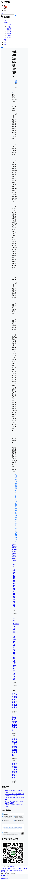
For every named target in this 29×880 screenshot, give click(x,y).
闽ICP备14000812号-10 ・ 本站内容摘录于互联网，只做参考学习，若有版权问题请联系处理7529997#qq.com (14, 870)
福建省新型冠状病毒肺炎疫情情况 (14, 588)
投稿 (2, 47)
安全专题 (11, 866)
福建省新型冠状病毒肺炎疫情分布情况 (16, 534)
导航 (5, 10)
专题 (5, 8)
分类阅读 (6, 22)
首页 (5, 5)
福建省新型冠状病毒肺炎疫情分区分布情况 (14, 747)
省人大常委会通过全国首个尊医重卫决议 (16, 481)
